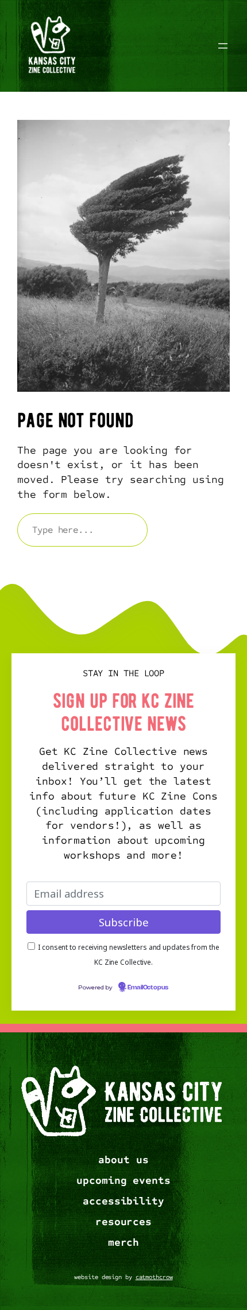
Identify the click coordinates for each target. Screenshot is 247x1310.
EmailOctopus (148, 988)
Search (194, 529)
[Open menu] (223, 46)
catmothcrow (154, 1277)
